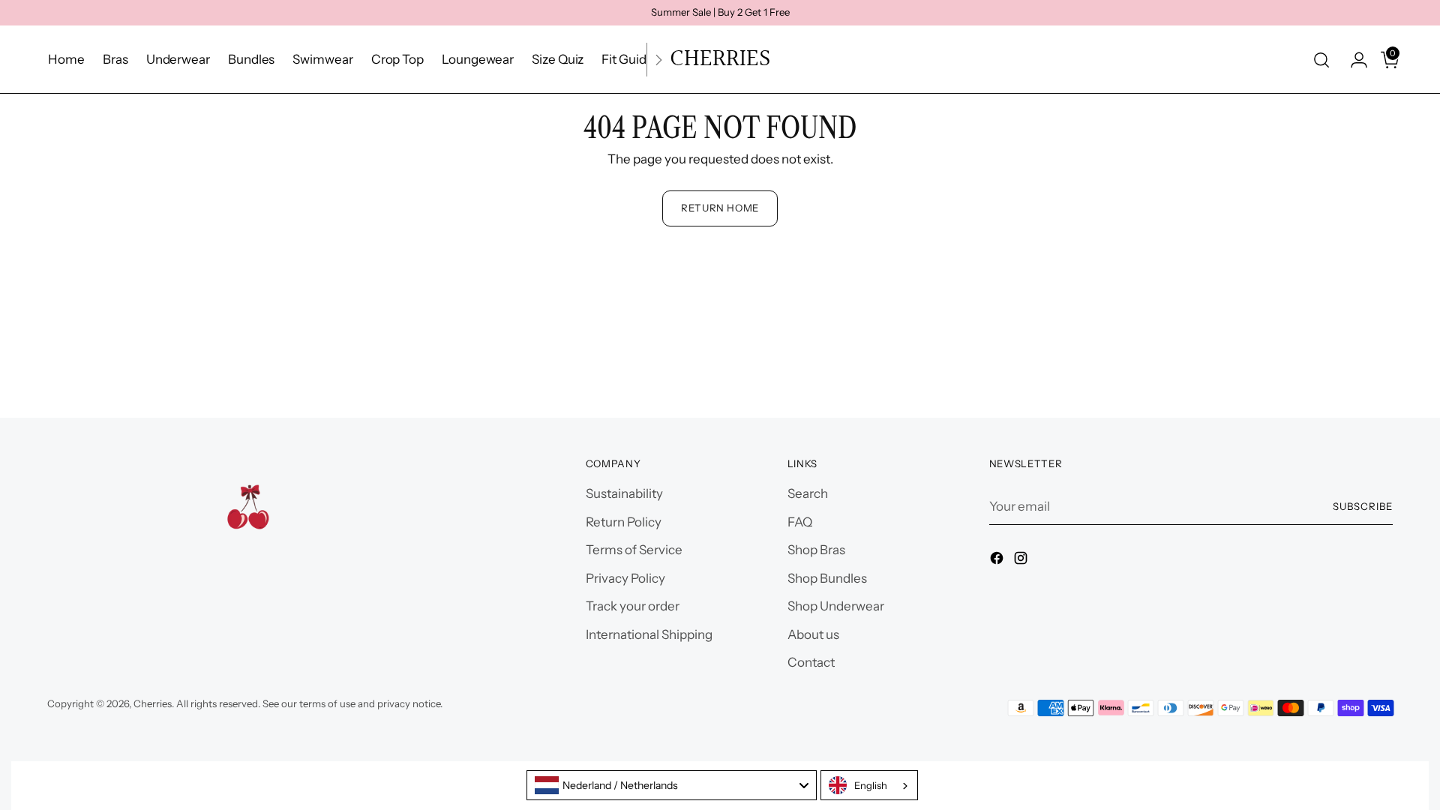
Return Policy (624, 522)
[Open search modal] (1321, 60)
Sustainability (624, 493)
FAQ (800, 522)
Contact (811, 662)
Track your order (633, 606)
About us (813, 634)
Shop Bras (816, 549)
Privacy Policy (625, 578)
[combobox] (671, 785)
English (870, 785)
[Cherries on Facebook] (998, 561)
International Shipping (649, 634)
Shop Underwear (836, 606)
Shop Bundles (827, 578)
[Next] (658, 60)
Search (808, 493)
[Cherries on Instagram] (1022, 561)
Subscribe (1363, 506)
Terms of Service (634, 549)
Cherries (153, 704)
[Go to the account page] (1353, 60)
